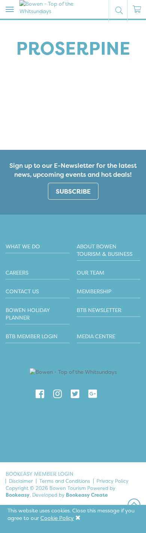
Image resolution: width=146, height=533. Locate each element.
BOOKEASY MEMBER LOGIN (39, 473)
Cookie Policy (57, 517)
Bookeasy (18, 494)
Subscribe (73, 191)
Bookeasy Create (87, 494)
